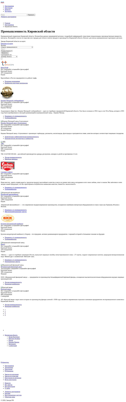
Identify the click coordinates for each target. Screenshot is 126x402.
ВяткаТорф (4, 67)
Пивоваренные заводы (12, 261)
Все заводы (8, 385)
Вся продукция (10, 386)
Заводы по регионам (12, 374)
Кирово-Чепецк (14, 342)
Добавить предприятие (8, 17)
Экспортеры (9, 367)
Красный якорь (6, 289)
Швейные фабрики (11, 159)
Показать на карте (7, 43)
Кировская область (11, 335)
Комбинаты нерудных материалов (16, 83)
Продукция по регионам (13, 378)
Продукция (8, 8)
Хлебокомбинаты (10, 118)
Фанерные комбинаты (12, 284)
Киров (11, 340)
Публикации (9, 371)
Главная (7, 23)
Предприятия (9, 6)
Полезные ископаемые (12, 81)
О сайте (7, 388)
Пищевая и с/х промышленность (16, 116)
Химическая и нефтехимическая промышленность (22, 137)
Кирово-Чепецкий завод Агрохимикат (14, 123)
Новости (8, 9)
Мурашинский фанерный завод (11, 267)
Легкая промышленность (13, 157)
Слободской (13, 346)
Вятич (3, 244)
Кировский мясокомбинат (9, 194)
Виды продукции (10, 379)
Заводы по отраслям (11, 376)
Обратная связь (10, 397)
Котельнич (12, 344)
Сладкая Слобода (6, 172)
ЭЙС (2, 143)
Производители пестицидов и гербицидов (19, 138)
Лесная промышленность (13, 282)
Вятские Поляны (14, 338)
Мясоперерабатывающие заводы (16, 211)
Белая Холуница (14, 337)
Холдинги (8, 11)
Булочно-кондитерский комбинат (12, 224)
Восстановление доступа (13, 395)
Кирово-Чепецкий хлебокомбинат (12, 100)
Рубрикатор (5, 362)
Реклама (7, 393)
